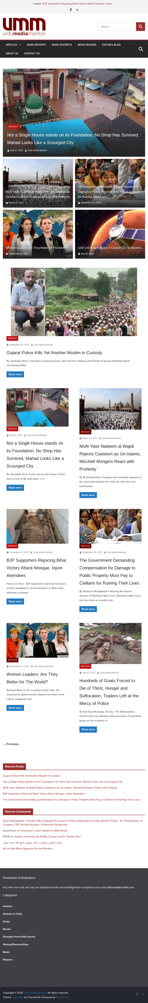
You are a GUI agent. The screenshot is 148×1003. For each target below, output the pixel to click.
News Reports (36, 44)
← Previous (11, 750)
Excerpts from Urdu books (19, 943)
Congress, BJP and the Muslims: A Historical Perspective (35, 831)
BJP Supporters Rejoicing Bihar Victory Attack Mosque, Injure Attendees (36, 574)
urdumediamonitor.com (120, 894)
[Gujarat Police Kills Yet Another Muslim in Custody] (74, 308)
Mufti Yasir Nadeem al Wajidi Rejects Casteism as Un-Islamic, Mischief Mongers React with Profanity (38, 201)
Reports (12, 345)
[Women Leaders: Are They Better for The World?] (38, 241)
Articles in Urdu (12, 920)
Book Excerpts (62, 44)
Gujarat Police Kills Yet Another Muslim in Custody (54, 359)
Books (7, 935)
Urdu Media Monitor (39, 157)
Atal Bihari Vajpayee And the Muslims (31, 855)
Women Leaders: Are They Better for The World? (37, 254)
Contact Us (32, 53)
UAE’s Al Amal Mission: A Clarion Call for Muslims (110, 254)
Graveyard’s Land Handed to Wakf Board (43, 837)
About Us (12, 53)
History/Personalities (16, 951)
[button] (19, 44)
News (6, 958)
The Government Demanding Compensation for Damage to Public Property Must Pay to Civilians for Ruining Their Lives (109, 198)
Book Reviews (87, 44)
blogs (6, 928)
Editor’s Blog (111, 44)
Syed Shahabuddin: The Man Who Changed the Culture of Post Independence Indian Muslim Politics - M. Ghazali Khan (71, 827)
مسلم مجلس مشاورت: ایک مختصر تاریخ (41, 849)
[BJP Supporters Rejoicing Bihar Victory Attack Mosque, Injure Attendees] (37, 533)
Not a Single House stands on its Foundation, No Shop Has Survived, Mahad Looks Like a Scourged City (62, 788)
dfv (4, 855)
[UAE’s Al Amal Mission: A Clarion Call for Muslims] (110, 241)
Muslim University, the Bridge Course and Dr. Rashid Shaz (48, 843)
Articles (11, 44)
